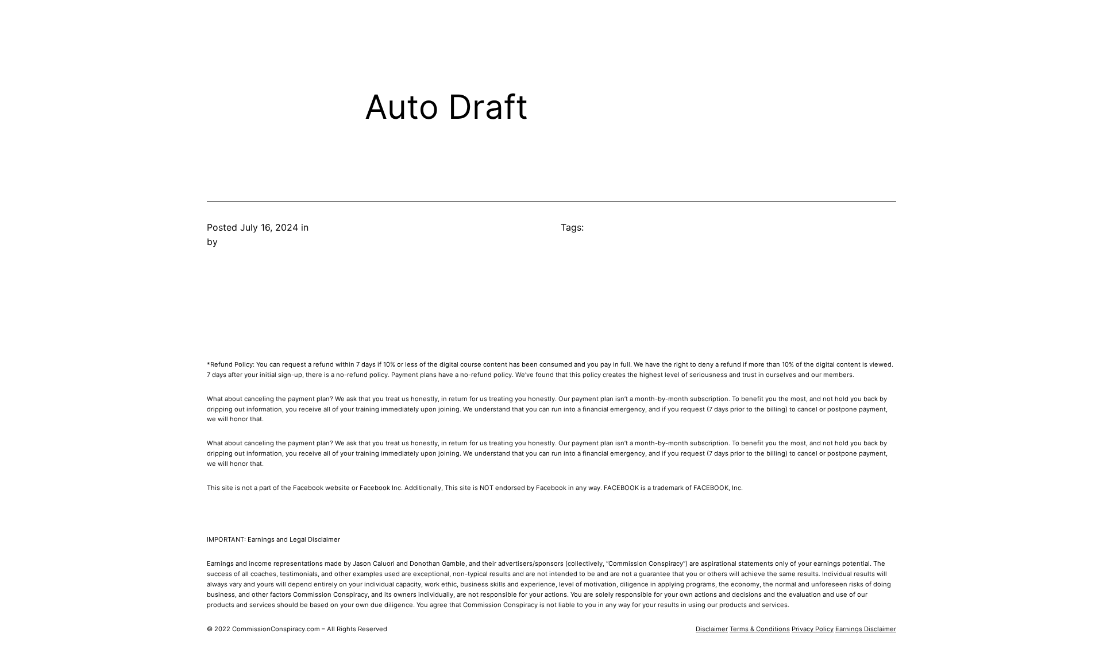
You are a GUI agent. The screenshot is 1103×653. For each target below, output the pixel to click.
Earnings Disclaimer (865, 629)
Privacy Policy (813, 629)
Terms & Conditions (760, 629)
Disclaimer (712, 629)
